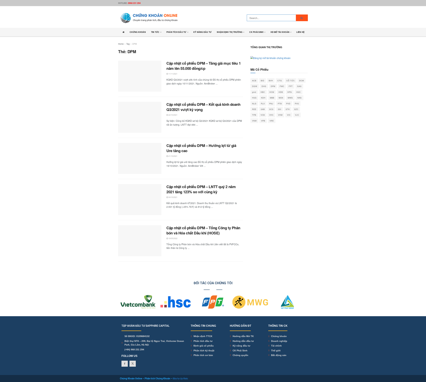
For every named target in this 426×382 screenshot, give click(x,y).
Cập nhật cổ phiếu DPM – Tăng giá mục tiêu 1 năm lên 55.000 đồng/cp (203, 65)
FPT (291, 86)
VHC (271, 114)
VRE (272, 120)
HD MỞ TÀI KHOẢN (280, 31)
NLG (254, 103)
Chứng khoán (138, 31)
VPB (263, 120)
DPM (134, 43)
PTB (280, 103)
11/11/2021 (172, 73)
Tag (128, 43)
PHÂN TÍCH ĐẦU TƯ (176, 31)
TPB (254, 114)
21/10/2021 (172, 156)
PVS (297, 103)
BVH (271, 80)
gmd (254, 92)
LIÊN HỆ (300, 31)
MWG (290, 97)
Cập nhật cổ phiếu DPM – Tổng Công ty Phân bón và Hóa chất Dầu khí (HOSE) (203, 230)
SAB (263, 109)
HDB (281, 92)
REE (254, 109)
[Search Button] (302, 17)
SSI (279, 109)
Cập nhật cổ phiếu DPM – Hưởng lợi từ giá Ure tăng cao (201, 148)
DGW (254, 86)
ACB (254, 80)
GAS (299, 86)
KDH (263, 97)
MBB (272, 97)
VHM (280, 114)
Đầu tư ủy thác (180, 378)
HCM (271, 92)
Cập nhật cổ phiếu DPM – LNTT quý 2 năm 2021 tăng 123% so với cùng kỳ (201, 189)
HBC (263, 92)
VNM (254, 120)
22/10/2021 (172, 114)
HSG (254, 97)
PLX (263, 103)
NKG (299, 97)
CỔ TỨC (290, 80)
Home (121, 43)
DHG (264, 86)
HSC (298, 92)
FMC (282, 86)
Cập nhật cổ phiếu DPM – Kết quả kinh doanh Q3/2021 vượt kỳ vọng (203, 107)
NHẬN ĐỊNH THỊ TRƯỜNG (229, 31)
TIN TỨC (155, 31)
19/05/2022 (172, 238)
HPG (289, 92)
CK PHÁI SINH (256, 31)
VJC (297, 114)
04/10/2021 (172, 197)
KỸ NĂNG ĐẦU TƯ (202, 31)
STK (288, 109)
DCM (301, 80)
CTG (279, 80)
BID (262, 80)
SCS (271, 109)
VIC (289, 114)
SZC (296, 109)
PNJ (271, 103)
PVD (288, 103)
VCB (263, 114)
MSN (281, 97)
